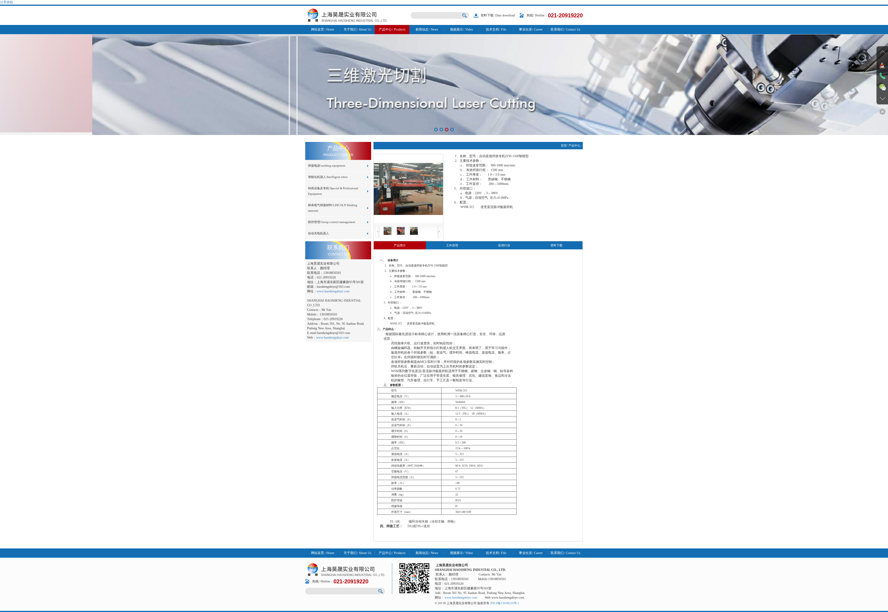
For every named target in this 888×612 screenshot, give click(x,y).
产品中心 (392, 29)
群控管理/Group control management (331, 222)
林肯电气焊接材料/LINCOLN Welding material (332, 207)
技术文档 (496, 29)
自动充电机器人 (318, 233)
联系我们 (565, 29)
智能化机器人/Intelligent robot (328, 177)
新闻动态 (427, 29)
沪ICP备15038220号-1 (504, 603)
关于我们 (357, 29)
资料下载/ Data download (498, 15)
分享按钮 (6, 2)
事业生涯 (531, 29)
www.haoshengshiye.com (333, 291)
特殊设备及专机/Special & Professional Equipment (333, 191)
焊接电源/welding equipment (326, 165)
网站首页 (322, 29)
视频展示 (461, 29)
